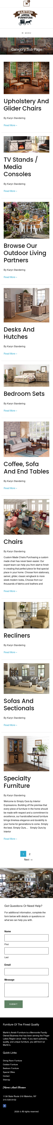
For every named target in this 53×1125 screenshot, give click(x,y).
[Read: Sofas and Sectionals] (26, 678)
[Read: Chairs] (26, 516)
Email (7, 964)
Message (9, 979)
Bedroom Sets (24, 394)
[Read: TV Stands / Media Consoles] (26, 144)
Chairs (13, 542)
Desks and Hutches (19, 333)
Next (28, 859)
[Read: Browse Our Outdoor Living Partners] (26, 220)
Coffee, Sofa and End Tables (26, 467)
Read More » (10, 125)
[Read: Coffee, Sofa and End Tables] (26, 439)
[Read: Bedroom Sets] (26, 375)
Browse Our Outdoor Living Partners (25, 253)
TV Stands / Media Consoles (21, 167)
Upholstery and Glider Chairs (26, 105)
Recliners (17, 635)
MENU (28, 33)
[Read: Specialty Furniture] (26, 753)
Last (6, 957)
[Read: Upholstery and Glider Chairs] (26, 77)
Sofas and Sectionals (19, 704)
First (6, 944)
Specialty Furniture (17, 782)
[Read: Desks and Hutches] (26, 305)
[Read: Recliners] (26, 615)
